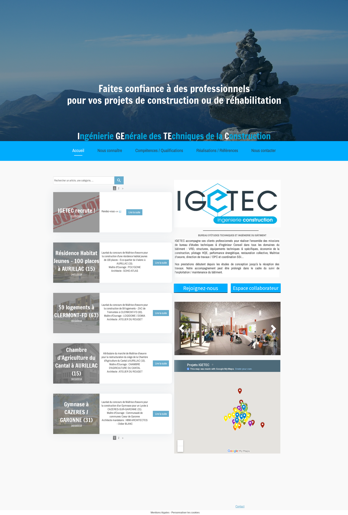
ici (120, 211)
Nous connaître (109, 150)
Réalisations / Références (217, 150)
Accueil (78, 150)
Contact (239, 506)
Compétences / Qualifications (159, 150)
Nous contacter (263, 150)
